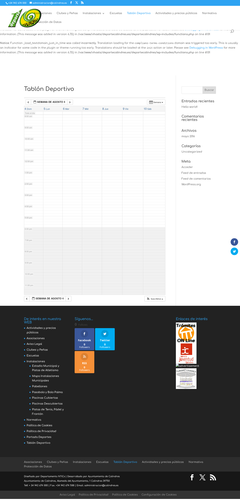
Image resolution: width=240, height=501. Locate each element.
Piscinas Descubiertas (47, 403)
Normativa (209, 13)
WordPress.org (191, 184)
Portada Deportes (39, 437)
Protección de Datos (48, 22)
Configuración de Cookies (159, 494)
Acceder (187, 167)
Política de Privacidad (41, 431)
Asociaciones (43, 13)
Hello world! (190, 106)
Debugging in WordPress (206, 47)
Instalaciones (92, 13)
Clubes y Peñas (67, 13)
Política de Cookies (39, 425)
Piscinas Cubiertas (45, 397)
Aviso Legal (34, 344)
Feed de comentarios (196, 178)
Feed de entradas (194, 173)
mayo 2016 (188, 136)
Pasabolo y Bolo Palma (47, 392)
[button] (155, 298)
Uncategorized (192, 151)
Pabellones (39, 386)
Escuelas (116, 13)
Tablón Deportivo (139, 13)
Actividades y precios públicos (176, 13)
